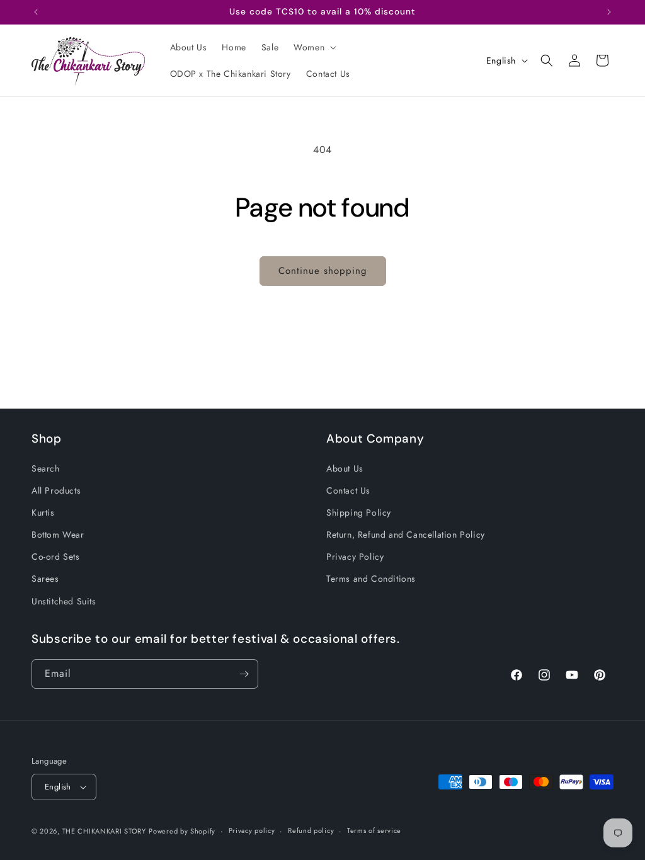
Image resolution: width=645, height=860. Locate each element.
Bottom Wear (57, 534)
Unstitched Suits (63, 601)
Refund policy (311, 830)
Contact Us (348, 490)
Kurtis (43, 512)
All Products (56, 490)
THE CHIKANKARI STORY (104, 831)
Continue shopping (322, 271)
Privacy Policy (355, 556)
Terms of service (374, 830)
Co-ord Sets (55, 556)
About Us (344, 468)
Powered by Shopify (182, 831)
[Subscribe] (244, 674)
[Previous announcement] (36, 12)
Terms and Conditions (371, 578)
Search (45, 468)
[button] (313, 47)
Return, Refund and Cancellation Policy (405, 534)
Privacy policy (252, 830)
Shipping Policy (358, 512)
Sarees (45, 578)
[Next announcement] (609, 12)
